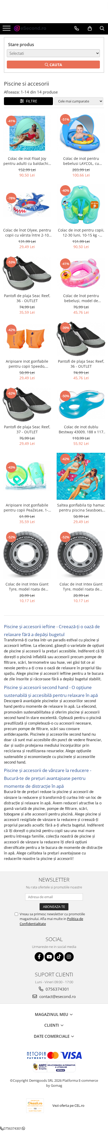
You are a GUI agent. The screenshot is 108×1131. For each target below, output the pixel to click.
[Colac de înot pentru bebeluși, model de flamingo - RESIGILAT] (81, 273)
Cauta (55, 64)
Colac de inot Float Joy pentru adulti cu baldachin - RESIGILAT (27, 161)
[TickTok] (59, 956)
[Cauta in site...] (102, 28)
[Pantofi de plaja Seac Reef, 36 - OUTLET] (27, 273)
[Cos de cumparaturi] (89, 28)
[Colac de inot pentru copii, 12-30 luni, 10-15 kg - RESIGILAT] (81, 204)
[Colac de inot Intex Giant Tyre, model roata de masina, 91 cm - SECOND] (27, 555)
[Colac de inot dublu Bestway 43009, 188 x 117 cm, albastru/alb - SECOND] (81, 404)
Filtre (30, 101)
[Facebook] (39, 956)
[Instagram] (69, 956)
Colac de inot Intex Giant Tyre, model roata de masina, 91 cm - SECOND (27, 587)
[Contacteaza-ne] (77, 28)
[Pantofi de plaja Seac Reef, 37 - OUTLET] (27, 404)
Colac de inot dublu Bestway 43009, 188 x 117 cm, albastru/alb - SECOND (81, 429)
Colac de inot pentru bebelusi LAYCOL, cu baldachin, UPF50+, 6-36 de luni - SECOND (81, 161)
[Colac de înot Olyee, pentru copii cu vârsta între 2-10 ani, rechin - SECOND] (27, 205)
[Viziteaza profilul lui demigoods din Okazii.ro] (35, 1105)
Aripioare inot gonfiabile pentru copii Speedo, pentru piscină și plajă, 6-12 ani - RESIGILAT (27, 364)
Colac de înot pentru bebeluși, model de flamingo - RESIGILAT (81, 298)
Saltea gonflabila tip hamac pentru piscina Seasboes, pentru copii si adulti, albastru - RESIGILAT (81, 508)
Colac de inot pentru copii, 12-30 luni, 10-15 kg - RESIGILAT (81, 233)
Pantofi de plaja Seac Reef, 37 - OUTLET (27, 429)
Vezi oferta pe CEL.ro (68, 1105)
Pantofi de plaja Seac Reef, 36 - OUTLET (27, 298)
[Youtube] (49, 956)
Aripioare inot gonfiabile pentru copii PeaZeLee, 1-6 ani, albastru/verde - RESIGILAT (27, 508)
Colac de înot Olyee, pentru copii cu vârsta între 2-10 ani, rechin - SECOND (27, 233)
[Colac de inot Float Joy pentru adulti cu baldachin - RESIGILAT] (27, 133)
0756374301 (57, 989)
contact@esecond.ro (57, 996)
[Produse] (7, 30)
